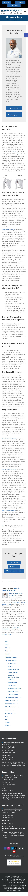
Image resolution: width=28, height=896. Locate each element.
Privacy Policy (6, 885)
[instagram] (8, 848)
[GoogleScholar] (19, 848)
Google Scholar (7, 634)
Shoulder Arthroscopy (9, 438)
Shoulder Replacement (9, 469)
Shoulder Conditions (13, 581)
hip (18, 153)
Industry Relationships (10, 887)
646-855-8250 (9, 751)
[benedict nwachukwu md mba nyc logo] (11, 10)
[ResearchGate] (23, 848)
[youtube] (14, 851)
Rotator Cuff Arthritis (8, 229)
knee (14, 151)
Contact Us (21, 887)
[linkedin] (12, 848)
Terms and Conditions (18, 885)
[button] (26, 35)
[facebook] (5, 848)
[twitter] (15, 848)
